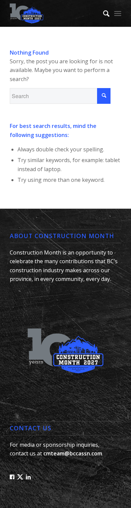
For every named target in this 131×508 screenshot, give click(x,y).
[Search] (103, 13)
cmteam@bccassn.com (72, 453)
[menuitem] (103, 13)
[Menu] (117, 13)
